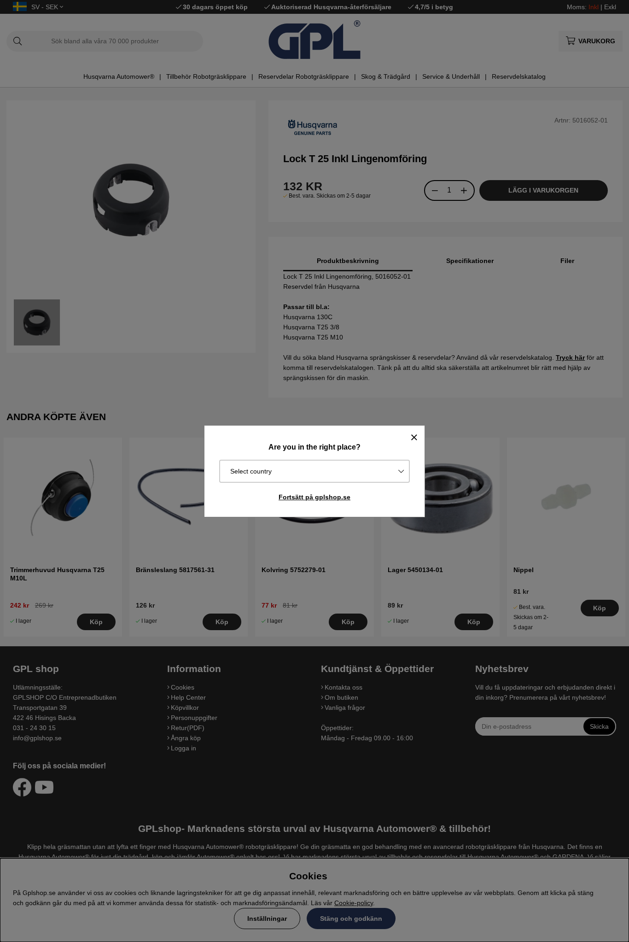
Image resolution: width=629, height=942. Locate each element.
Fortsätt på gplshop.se (314, 497)
